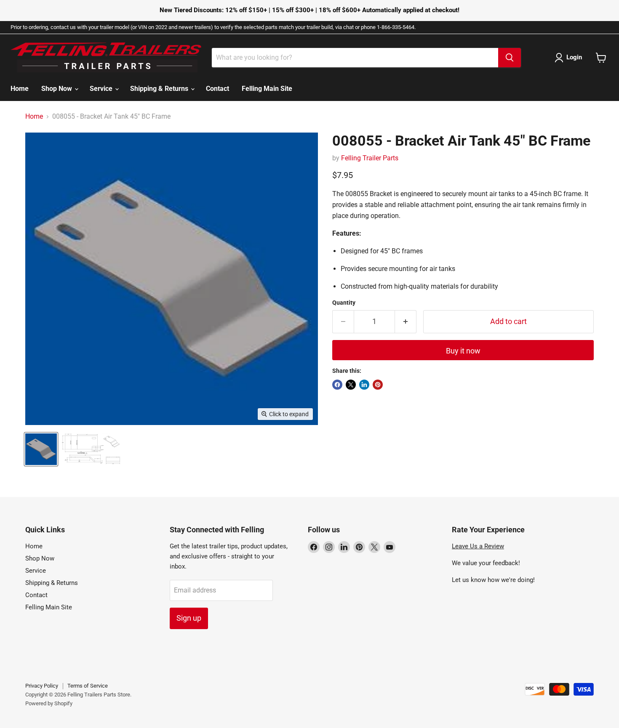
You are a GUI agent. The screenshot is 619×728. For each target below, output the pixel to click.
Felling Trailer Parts (369, 158)
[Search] (509, 57)
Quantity (343, 302)
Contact (217, 89)
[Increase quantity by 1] (405, 321)
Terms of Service (87, 686)
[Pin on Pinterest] (378, 385)
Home (20, 89)
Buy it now (463, 350)
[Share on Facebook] (337, 385)
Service (102, 89)
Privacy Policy (41, 686)
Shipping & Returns (160, 89)
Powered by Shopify (48, 703)
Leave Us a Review (478, 546)
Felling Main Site (267, 89)
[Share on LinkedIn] (364, 385)
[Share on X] (351, 385)
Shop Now (57, 89)
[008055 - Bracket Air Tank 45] (41, 449)
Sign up (188, 618)
